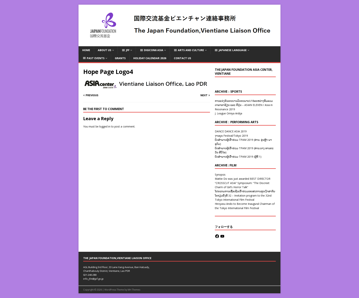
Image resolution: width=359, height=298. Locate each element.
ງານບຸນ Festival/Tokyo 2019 (231, 135)
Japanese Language (233, 50)
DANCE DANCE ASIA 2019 (231, 131)
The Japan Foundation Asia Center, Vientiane (244, 72)
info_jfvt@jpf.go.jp (93, 278)
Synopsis (220, 174)
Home (86, 50)
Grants (120, 58)
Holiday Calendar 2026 (149, 58)
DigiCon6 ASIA (153, 50)
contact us (182, 58)
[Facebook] (217, 236)
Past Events (96, 58)
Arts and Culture (191, 50)
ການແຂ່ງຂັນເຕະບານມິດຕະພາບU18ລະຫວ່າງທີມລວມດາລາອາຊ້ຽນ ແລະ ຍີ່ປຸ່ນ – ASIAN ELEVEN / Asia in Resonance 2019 (244, 105)
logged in (104, 126)
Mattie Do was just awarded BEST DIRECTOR (242, 178)
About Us (104, 50)
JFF (127, 50)
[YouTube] (222, 236)
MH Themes (134, 289)
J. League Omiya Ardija (228, 113)
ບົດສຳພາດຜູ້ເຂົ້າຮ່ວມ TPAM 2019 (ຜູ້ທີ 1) (238, 156)
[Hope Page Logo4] (146, 88)
